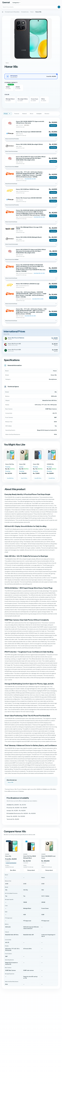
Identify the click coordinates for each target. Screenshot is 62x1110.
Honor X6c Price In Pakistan (16, 338)
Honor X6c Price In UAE (14, 343)
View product (31, 870)
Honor (32, 12)
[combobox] (31, 7)
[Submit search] (59, 7)
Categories (15, 2)
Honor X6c (8, 856)
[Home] (2, 12)
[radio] (9, 87)
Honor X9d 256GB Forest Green (48, 857)
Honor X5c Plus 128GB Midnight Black (29, 857)
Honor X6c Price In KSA (14, 349)
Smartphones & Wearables (12, 12)
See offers (13, 870)
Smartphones (25, 12)
